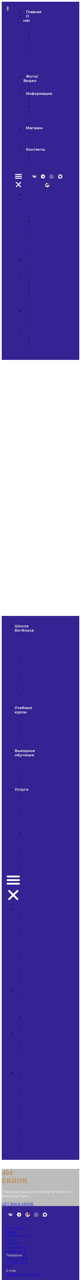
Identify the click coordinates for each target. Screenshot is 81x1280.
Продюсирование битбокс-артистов (41, 815)
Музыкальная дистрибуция (37, 851)
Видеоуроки (45, 106)
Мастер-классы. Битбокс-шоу (33, 800)
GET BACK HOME (18, 1204)
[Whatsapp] (51, 176)
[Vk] (34, 176)
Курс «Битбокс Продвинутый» (39, 664)
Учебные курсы (23, 710)
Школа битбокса (24, 628)
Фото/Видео (30, 78)
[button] (18, 180)
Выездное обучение (25, 753)
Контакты (35, 149)
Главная (33, 12)
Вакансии (42, 123)
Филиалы (42, 166)
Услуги (22, 789)
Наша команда (41, 27)
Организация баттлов (37, 860)
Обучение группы (33, 774)
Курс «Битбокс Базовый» (33, 651)
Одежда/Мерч (41, 134)
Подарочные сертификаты (46, 143)
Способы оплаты (41, 160)
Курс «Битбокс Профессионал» (40, 677)
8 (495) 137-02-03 (17, 1257)
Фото (37, 85)
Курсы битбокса (33, 718)
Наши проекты (41, 48)
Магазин (34, 128)
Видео (39, 89)
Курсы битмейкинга (37, 735)
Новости (41, 98)
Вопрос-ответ (40, 39)
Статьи (39, 102)
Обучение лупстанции (35, 688)
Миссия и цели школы (40, 61)
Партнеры (42, 72)
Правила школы (41, 117)
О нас (26, 18)
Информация (39, 93)
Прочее (31, 867)
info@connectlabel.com (24, 1275)
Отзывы (40, 33)
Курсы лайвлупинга (36, 727)
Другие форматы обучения (33, 699)
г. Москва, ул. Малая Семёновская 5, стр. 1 (18, 1234)
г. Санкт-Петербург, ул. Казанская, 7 (17, 1247)
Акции (38, 111)
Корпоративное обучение (39, 783)
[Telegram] (43, 176)
